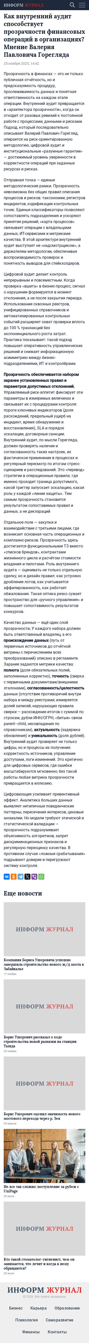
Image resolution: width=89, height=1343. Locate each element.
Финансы (31, 1332)
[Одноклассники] (14, 877)
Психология (26, 1320)
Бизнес (15, 1308)
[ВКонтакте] (7, 877)
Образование (67, 1308)
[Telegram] (20, 877)
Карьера (38, 1308)
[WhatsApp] (41, 877)
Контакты (57, 1332)
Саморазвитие (60, 1320)
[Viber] (34, 877)
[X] (27, 877)
